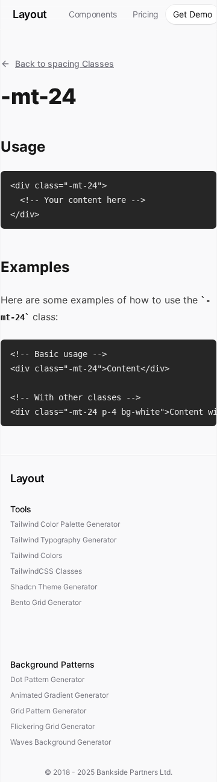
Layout (30, 14)
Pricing (146, 14)
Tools (20, 509)
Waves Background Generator (60, 741)
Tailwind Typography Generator (63, 539)
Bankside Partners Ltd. (134, 772)
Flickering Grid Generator (52, 726)
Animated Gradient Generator (59, 695)
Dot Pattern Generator (47, 679)
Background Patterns (52, 664)
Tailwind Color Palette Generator (65, 524)
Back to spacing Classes (64, 63)
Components (93, 14)
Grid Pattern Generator (48, 710)
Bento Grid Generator (45, 602)
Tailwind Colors (36, 555)
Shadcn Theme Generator (53, 586)
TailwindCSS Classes (46, 571)
